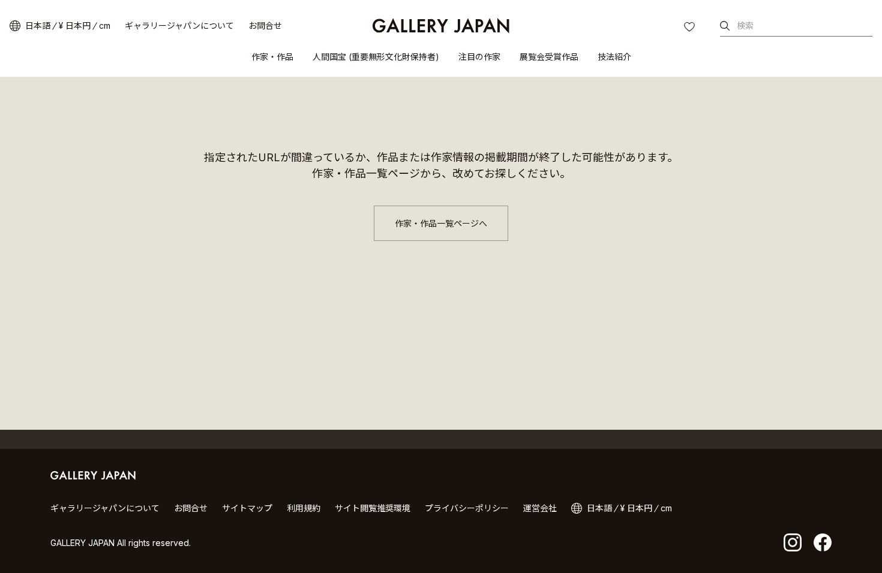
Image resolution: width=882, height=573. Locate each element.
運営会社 (540, 508)
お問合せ (265, 25)
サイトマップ (247, 508)
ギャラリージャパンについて (179, 25)
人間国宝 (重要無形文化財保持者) (376, 57)
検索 (745, 25)
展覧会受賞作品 (549, 57)
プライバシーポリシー (467, 508)
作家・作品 (272, 57)
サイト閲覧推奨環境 (372, 508)
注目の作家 (479, 57)
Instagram (793, 542)
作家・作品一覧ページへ (441, 223)
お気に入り (690, 28)
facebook (823, 542)
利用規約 (303, 508)
